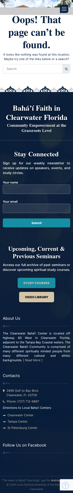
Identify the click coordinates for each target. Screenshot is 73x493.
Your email (10, 201)
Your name (10, 182)
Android (55, 480)
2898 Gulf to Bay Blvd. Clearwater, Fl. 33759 (23, 393)
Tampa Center (17, 421)
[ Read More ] (32, 360)
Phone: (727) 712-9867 (23, 401)
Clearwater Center (20, 415)
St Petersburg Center (22, 428)
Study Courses (36, 283)
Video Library (36, 297)
